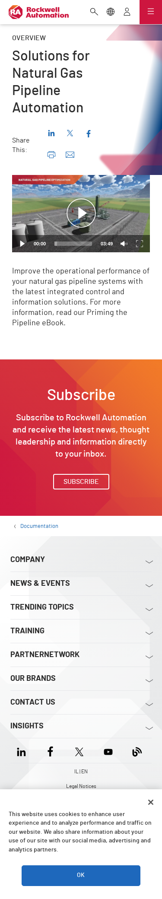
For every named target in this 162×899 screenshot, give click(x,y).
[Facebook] (50, 750)
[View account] (127, 12)
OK (81, 875)
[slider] (73, 243)
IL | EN (81, 771)
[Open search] (94, 12)
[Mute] (124, 243)
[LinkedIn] (23, 750)
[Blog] (137, 750)
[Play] (22, 243)
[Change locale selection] (110, 12)
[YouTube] (108, 750)
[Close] (150, 802)
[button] (81, 213)
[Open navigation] (151, 12)
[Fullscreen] (139, 243)
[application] (81, 213)
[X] (79, 750)
